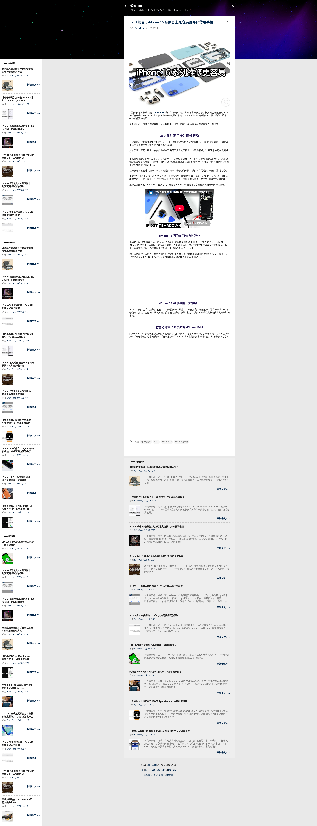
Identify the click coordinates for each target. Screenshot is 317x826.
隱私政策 (148, 775)
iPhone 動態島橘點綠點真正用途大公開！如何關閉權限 (156, 526)
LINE (164, 770)
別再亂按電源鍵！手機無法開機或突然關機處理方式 (155, 467)
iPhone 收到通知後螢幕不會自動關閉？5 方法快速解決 (156, 556)
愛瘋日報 (136, 6)
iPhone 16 (159, 112)
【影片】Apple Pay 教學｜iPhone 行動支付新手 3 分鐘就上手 (159, 731)
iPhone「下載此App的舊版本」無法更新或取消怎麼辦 (156, 585)
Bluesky (172, 770)
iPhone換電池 (181, 441)
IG (146, 770)
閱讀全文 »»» (223, 489)
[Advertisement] (179, 278)
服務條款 (158, 775)
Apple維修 (146, 441)
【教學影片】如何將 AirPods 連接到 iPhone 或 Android (156, 497)
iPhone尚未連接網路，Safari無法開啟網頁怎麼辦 (153, 615)
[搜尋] (233, 7)
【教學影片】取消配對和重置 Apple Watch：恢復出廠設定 (158, 701)
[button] (228, 22)
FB (142, 770)
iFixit (156, 441)
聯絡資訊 (169, 775)
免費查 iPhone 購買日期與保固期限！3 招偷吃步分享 (155, 671)
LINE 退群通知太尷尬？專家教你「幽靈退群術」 (153, 645)
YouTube (156, 770)
